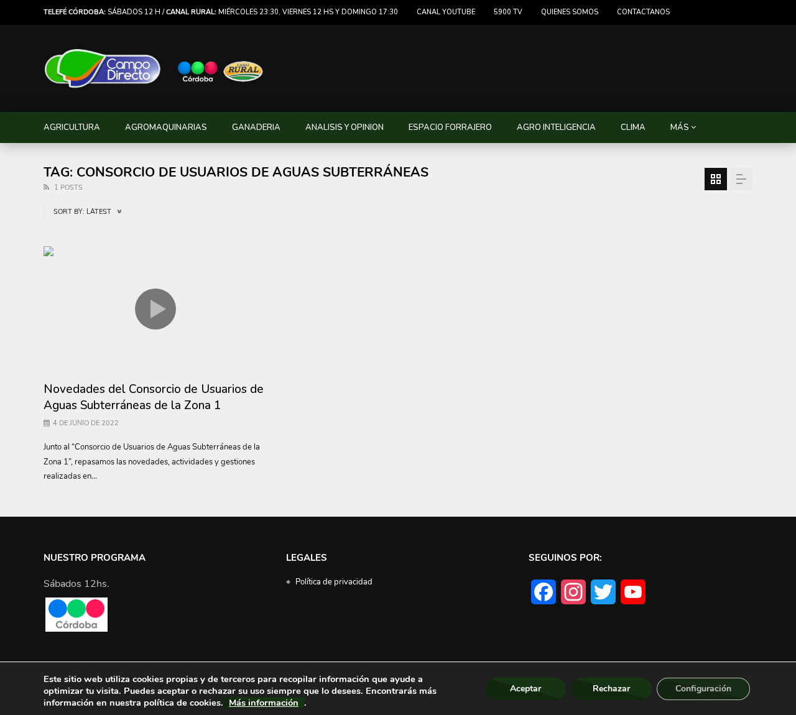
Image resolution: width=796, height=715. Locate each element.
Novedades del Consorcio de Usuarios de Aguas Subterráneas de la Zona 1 (154, 397)
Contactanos (643, 12)
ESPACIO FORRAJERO (450, 127)
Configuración (703, 688)
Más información (263, 702)
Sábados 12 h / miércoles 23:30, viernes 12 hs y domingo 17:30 (221, 12)
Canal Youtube (446, 12)
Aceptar (525, 688)
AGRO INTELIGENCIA (556, 127)
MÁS (679, 127)
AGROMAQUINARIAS (166, 127)
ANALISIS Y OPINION (344, 127)
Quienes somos (569, 12)
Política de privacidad (334, 582)
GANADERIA (256, 127)
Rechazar (611, 688)
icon (155, 309)
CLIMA (633, 127)
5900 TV (508, 12)
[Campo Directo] (154, 69)
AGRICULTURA (72, 127)
